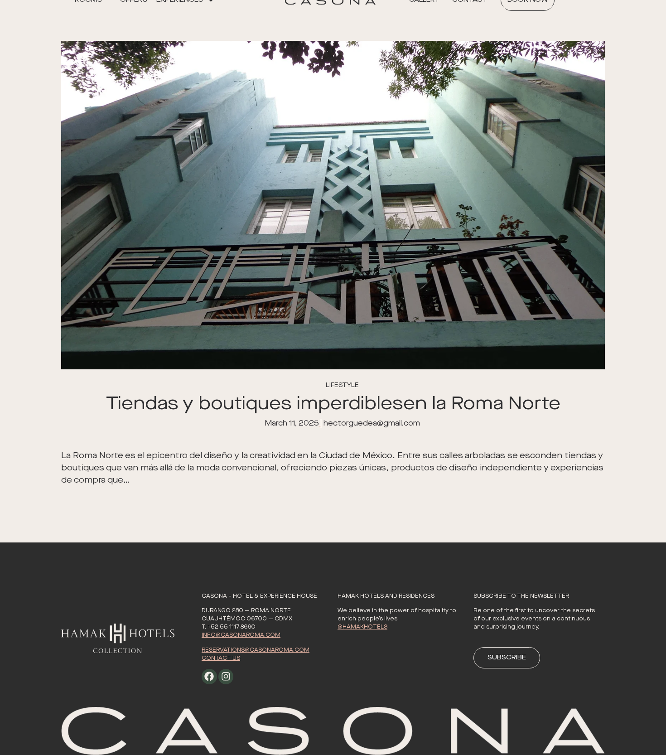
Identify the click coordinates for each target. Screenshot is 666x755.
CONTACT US (221, 658)
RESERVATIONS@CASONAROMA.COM (255, 650)
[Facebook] (209, 676)
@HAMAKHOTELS (362, 627)
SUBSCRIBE (506, 657)
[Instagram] (226, 676)
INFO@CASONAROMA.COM (241, 635)
